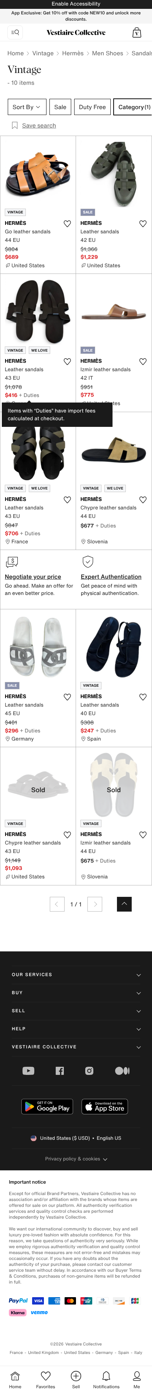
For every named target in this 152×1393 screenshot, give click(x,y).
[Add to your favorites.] (67, 223)
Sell (18, 1011)
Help (19, 1029)
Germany (104, 1352)
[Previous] (57, 904)
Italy (138, 1352)
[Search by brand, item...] (15, 32)
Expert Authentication (111, 576)
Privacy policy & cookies (72, 1158)
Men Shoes (107, 53)
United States (77, 1352)
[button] (137, 32)
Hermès (72, 53)
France (16, 1352)
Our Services (32, 975)
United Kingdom (43, 1352)
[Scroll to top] (124, 904)
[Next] (94, 904)
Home (15, 53)
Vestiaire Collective (44, 1047)
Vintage (42, 53)
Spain (123, 1352)
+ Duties (29, 395)
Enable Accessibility (76, 4)
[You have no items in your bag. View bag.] (137, 32)
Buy (17, 993)
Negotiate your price (33, 576)
